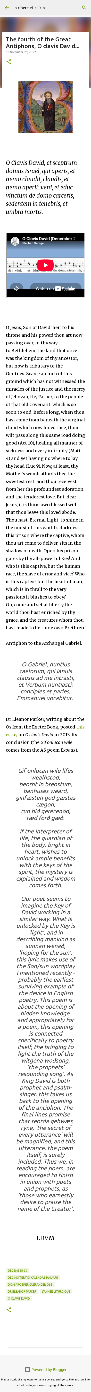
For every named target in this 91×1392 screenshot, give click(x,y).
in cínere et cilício (29, 8)
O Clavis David (19, 1298)
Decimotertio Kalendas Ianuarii (33, 1277)
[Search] (84, 7)
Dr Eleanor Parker (22, 1291)
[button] (9, 62)
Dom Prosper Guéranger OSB (30, 1284)
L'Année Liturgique (56, 1291)
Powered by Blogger (48, 1369)
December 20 (17, 1270)
